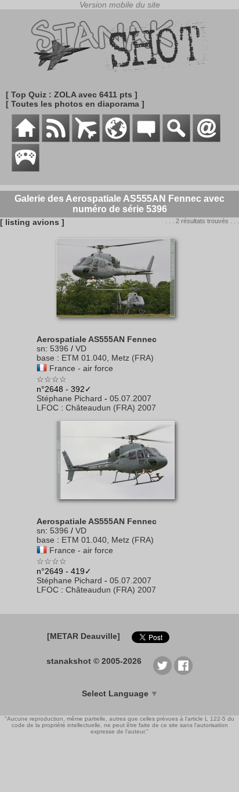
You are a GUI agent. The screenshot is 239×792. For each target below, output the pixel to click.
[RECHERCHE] (176, 139)
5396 (59, 348)
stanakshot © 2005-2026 (94, 661)
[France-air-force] (42, 368)
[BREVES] (56, 139)
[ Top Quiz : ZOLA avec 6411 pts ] (71, 94)
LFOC (48, 407)
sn (41, 348)
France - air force (81, 368)
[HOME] (25, 139)
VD (80, 348)
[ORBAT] (86, 139)
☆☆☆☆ (52, 379)
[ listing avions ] (32, 222)
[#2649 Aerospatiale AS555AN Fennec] (119, 505)
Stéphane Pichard (69, 398)
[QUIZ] (25, 168)
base (46, 357)
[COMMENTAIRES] (146, 139)
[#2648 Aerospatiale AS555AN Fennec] (119, 323)
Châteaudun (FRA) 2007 (111, 407)
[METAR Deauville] (83, 636)
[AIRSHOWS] (116, 139)
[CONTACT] (206, 139)
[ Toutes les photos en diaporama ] (75, 103)
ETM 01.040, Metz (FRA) (107, 357)
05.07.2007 (130, 398)
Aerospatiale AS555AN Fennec (97, 339)
